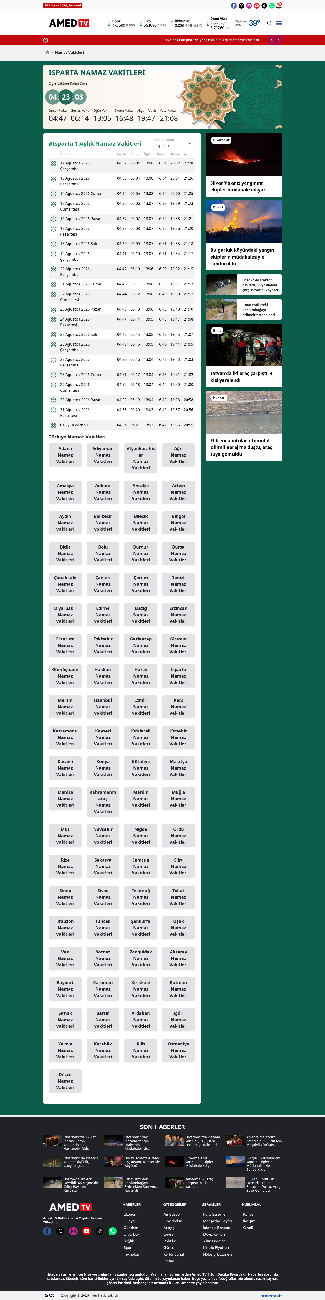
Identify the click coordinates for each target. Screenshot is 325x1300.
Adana (65, 455)
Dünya (129, 1220)
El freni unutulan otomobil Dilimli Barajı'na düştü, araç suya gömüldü (241, 447)
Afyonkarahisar (141, 458)
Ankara (103, 492)
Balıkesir (103, 522)
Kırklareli (140, 737)
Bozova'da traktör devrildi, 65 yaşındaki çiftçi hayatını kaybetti (260, 285)
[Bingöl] (244, 221)
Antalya (141, 492)
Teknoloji (131, 1254)
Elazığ (141, 614)
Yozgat (103, 958)
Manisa (65, 798)
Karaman (103, 989)
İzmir (141, 706)
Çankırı (103, 584)
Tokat (178, 897)
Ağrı (178, 455)
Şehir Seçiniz (164, 140)
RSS (51, 1295)
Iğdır (178, 1019)
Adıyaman (103, 455)
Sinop (65, 897)
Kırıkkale (140, 989)
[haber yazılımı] (271, 1295)
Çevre (168, 1234)
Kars (178, 706)
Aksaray (178, 958)
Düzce (65, 1081)
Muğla (178, 798)
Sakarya (103, 866)
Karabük (103, 1050)
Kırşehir (178, 737)
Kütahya (141, 768)
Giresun (178, 645)
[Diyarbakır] (244, 154)
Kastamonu (65, 737)
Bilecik (141, 522)
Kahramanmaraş (102, 801)
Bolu (103, 553)
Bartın (103, 1019)
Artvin (178, 492)
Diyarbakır (65, 614)
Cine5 (248, 1227)
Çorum (141, 584)
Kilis (141, 1050)
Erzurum (65, 645)
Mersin (65, 706)
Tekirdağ (141, 897)
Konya (103, 768)
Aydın (65, 522)
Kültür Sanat (173, 1254)
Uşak (178, 927)
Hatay (141, 676)
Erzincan (178, 614)
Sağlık (129, 1240)
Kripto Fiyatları (216, 1247)
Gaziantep (141, 645)
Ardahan (141, 1019)
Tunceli (103, 927)
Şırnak (65, 1019)
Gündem (131, 1227)
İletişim (249, 1220)
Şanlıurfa (140, 927)
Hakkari (103, 676)
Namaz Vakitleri (68, 52)
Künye (248, 1214)
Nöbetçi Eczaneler (218, 1254)
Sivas (103, 897)
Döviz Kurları (214, 1234)
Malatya (178, 768)
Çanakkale (65, 584)
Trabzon (65, 927)
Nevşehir (103, 835)
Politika (169, 1240)
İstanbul (103, 706)
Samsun (141, 866)
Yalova (65, 1050)
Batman (178, 989)
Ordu (178, 835)
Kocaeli (65, 768)
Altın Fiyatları (214, 1240)
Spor (128, 1247)
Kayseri (103, 737)
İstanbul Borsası (216, 1227)
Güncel (169, 1247)
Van (65, 958)
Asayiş (168, 1227)
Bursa (178, 553)
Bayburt (65, 989)
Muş (65, 835)
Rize (65, 866)
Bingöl (178, 522)
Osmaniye (178, 1050)
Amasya (65, 492)
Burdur (141, 553)
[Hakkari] (244, 411)
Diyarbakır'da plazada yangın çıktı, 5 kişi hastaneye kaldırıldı (97, 40)
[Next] (278, 40)
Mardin (141, 798)
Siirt (178, 866)
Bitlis (65, 553)
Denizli (178, 584)
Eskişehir (103, 645)
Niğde (141, 835)
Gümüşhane (65, 676)
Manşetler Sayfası (218, 1220)
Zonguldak (141, 958)
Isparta (178, 676)
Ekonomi (131, 1214)
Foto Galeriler (215, 1214)
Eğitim (168, 1260)
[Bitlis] (244, 344)
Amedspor (172, 1214)
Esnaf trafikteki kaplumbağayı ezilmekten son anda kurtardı (259, 310)
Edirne (103, 614)
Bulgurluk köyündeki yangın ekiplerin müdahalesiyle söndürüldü (242, 257)
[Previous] (271, 40)
